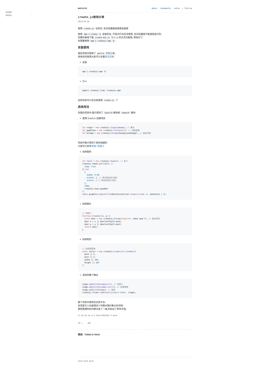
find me (188, 8)
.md (88, 323)
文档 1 (94, 146)
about (154, 8)
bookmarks (166, 8)
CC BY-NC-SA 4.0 (86, 315)
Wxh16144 (82, 8)
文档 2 (101, 146)
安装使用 (9, 12)
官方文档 (109, 56)
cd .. (81, 323)
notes (177, 8)
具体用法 (9, 15)
